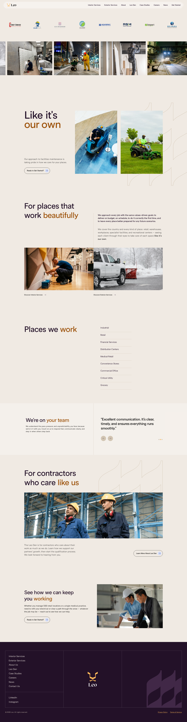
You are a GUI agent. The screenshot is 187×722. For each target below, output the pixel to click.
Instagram (14, 702)
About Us (13, 664)
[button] (103, 438)
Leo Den (133, 5)
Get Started (176, 5)
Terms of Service (176, 712)
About (123, 5)
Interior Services (94, 5)
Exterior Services (110, 5)
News (165, 5)
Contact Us (14, 686)
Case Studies (145, 5)
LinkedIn (13, 697)
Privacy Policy (163, 712)
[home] (11, 5)
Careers (157, 5)
